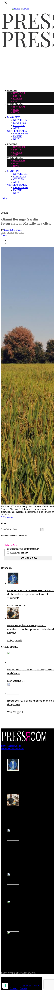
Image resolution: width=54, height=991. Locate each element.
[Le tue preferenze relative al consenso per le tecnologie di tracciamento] (5, 986)
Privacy (14, 988)
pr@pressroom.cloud (11, 745)
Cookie (23, 988)
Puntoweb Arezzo (30, 985)
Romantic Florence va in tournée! (26, 891)
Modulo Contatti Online (12, 748)
